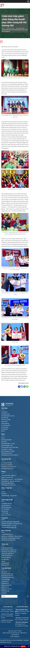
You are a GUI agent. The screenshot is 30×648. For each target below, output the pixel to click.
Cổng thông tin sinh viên (7, 575)
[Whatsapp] (27, 386)
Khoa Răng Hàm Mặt (6, 439)
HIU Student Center (10, 28)
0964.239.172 (23, 632)
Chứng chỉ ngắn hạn (6, 557)
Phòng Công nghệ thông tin (7, 483)
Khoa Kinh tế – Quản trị (6, 449)
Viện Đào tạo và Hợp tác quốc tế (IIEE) (10, 538)
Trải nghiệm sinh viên (6, 503)
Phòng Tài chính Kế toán (7, 477)
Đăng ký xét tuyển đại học (7, 553)
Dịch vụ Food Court (6, 515)
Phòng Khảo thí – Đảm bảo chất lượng (10, 481)
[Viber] (24, 386)
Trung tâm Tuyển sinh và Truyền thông (10, 521)
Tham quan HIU (5, 581)
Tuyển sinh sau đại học (6, 555)
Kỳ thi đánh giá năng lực (7, 548)
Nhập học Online (5, 565)
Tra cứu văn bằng (5, 579)
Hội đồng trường (5, 414)
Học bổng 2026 (5, 559)
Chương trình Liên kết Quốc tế (8, 466)
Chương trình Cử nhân (6, 463)
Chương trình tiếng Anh (6, 464)
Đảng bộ (3, 491)
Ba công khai (4, 429)
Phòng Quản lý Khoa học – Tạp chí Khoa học (12, 479)
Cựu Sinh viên (4, 511)
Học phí (3, 561)
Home (3, 28)
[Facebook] (19, 386)
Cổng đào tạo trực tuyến (7, 573)
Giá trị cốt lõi (4, 421)
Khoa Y (3, 438)
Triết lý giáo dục (5, 423)
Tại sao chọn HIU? (5, 425)
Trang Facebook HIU (6, 585)
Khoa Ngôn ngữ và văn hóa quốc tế (9, 455)
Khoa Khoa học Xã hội (6, 453)
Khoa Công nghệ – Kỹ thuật (7, 451)
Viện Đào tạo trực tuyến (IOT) (8, 540)
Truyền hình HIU (5, 583)
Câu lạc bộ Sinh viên (6, 507)
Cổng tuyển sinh (5, 563)
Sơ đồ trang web (5, 591)
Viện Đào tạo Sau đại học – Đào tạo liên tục (12, 536)
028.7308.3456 (15, 634)
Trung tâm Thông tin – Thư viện (8, 525)
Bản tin (3, 431)
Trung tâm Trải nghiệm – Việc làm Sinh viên (11, 523)
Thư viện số (4, 572)
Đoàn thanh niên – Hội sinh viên (9, 495)
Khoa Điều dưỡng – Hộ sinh (8, 443)
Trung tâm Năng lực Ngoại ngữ (8, 527)
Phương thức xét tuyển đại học (8, 551)
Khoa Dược (4, 441)
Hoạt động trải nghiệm (20, 28)
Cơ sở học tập (4, 513)
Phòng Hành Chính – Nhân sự (8, 475)
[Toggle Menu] (2, 2)
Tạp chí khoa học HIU (6, 589)
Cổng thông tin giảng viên (7, 577)
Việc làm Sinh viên (5, 505)
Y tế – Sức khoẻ (5, 509)
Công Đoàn (4, 493)
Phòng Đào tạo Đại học (7, 534)
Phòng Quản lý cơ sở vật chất (8, 485)
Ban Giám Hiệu (4, 417)
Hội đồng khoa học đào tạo (8, 416)
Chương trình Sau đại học (7, 468)
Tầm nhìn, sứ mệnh (5, 419)
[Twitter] (22, 386)
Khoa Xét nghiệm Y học (6, 445)
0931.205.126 (15, 632)
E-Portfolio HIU (5, 587)
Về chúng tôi (4, 412)
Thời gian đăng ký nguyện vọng (8, 550)
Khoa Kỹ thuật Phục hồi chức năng (9, 447)
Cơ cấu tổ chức (5, 427)
